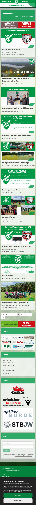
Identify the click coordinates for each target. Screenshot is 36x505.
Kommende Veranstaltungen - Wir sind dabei (16, 135)
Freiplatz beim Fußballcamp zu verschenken (16, 246)
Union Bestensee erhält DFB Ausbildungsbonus (17, 108)
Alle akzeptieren (18, 495)
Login (3, 474)
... (9, 314)
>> (3, 317)
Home (16, 16)
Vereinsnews (29, 16)
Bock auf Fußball (7, 275)
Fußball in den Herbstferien (11, 50)
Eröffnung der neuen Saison (11, 190)
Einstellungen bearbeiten (18, 500)
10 (30, 314)
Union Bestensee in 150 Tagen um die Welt (16, 303)
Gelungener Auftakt (8, 217)
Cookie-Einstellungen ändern (23, 456)
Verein (22, 16)
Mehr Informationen (23, 491)
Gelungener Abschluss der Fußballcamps (15, 163)
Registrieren (5, 476)
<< (3, 314)
